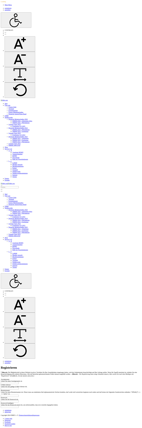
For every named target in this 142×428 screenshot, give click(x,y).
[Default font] (20, 90)
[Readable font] (20, 75)
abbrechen (8, 412)
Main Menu (8, 5)
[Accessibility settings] (16, 20)
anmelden (8, 10)
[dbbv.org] (4, 100)
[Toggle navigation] (1, 189)
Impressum (36, 415)
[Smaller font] (20, 59)
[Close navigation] (1, 191)
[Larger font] (20, 44)
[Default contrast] (5, 32)
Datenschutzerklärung (25, 415)
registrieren (8, 8)
